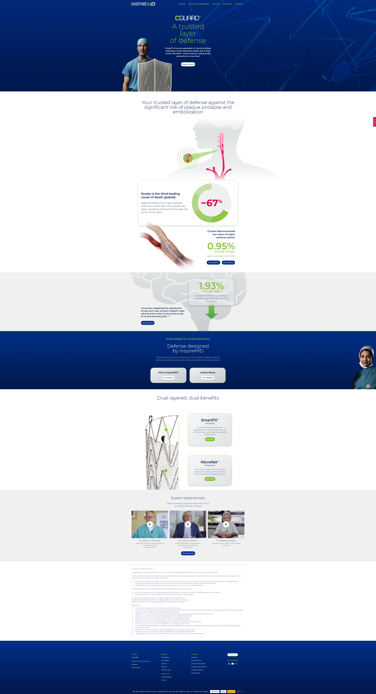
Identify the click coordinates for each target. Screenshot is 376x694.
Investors (239, 4)
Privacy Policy (166, 670)
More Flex (209, 439)
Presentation (195, 673)
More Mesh (210, 479)
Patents (164, 667)
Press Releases (207, 378)
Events (163, 680)
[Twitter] (236, 663)
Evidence (135, 664)
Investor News (196, 660)
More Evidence (213, 262)
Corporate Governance (199, 667)
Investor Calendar (197, 670)
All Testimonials (188, 553)
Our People (165, 660)
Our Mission (165, 657)
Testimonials (136, 667)
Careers (164, 664)
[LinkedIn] (229, 663)
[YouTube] (232, 663)
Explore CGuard (188, 64)
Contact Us (232, 655)
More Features (228, 262)
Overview (194, 657)
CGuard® (181, 4)
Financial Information (198, 664)
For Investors (168, 378)
